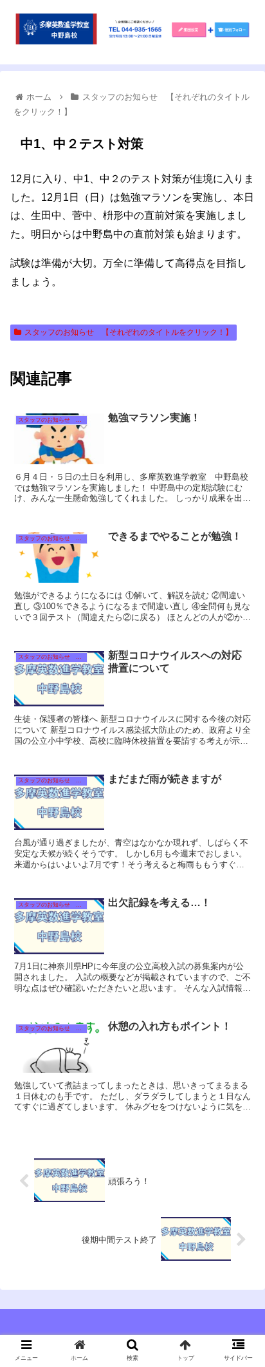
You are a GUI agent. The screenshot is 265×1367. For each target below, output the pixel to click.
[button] (238, 1145)
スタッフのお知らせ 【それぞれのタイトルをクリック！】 (128, 332)
